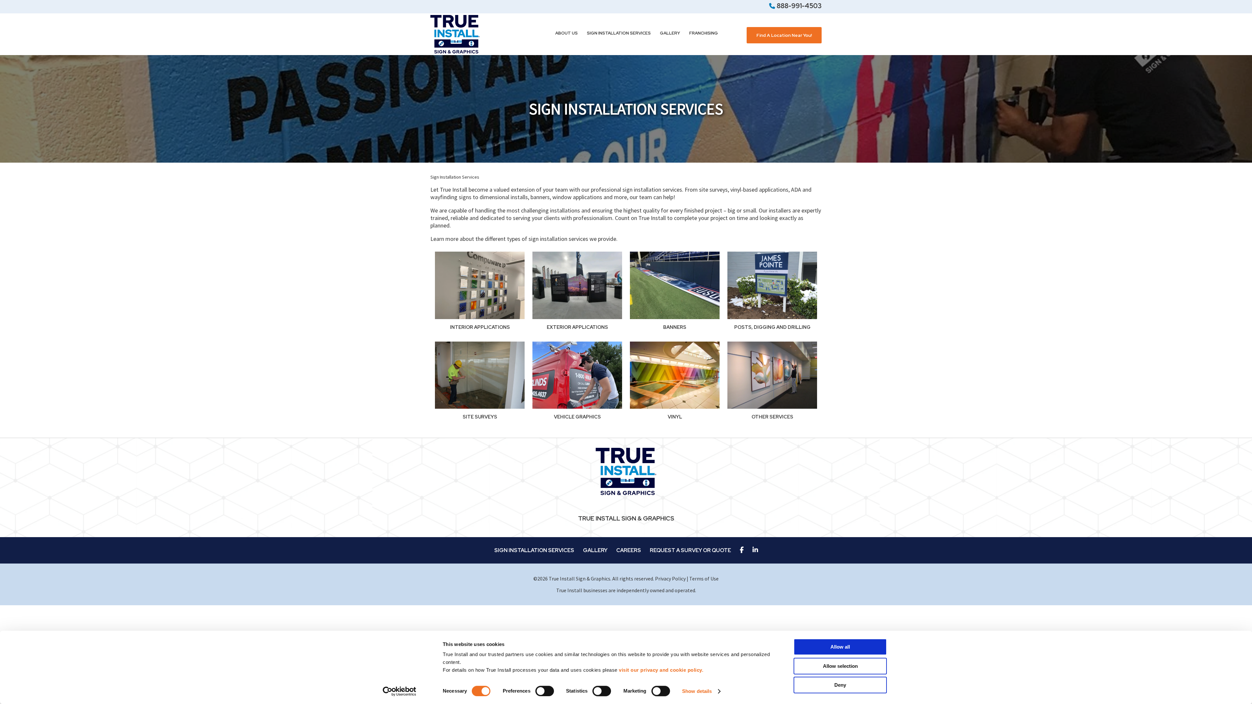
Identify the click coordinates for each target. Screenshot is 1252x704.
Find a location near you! (784, 35)
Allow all (840, 647)
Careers (628, 550)
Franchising (703, 33)
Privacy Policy (670, 578)
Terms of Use (704, 578)
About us (566, 33)
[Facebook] (742, 550)
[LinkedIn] (755, 550)
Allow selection (840, 666)
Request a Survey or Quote (690, 550)
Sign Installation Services (619, 33)
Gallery (670, 33)
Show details (697, 691)
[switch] (544, 691)
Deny (840, 685)
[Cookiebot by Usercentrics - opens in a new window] (399, 691)
